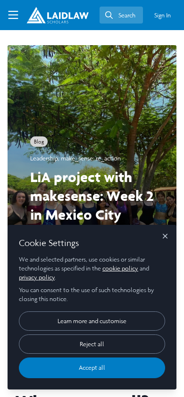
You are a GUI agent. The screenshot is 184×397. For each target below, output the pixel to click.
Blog (39, 141)
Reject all (92, 344)
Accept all (92, 368)
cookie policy (120, 268)
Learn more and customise (92, 321)
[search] (121, 15)
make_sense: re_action (91, 158)
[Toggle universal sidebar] (13, 15)
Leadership (44, 158)
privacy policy (37, 277)
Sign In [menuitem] (162, 15)
